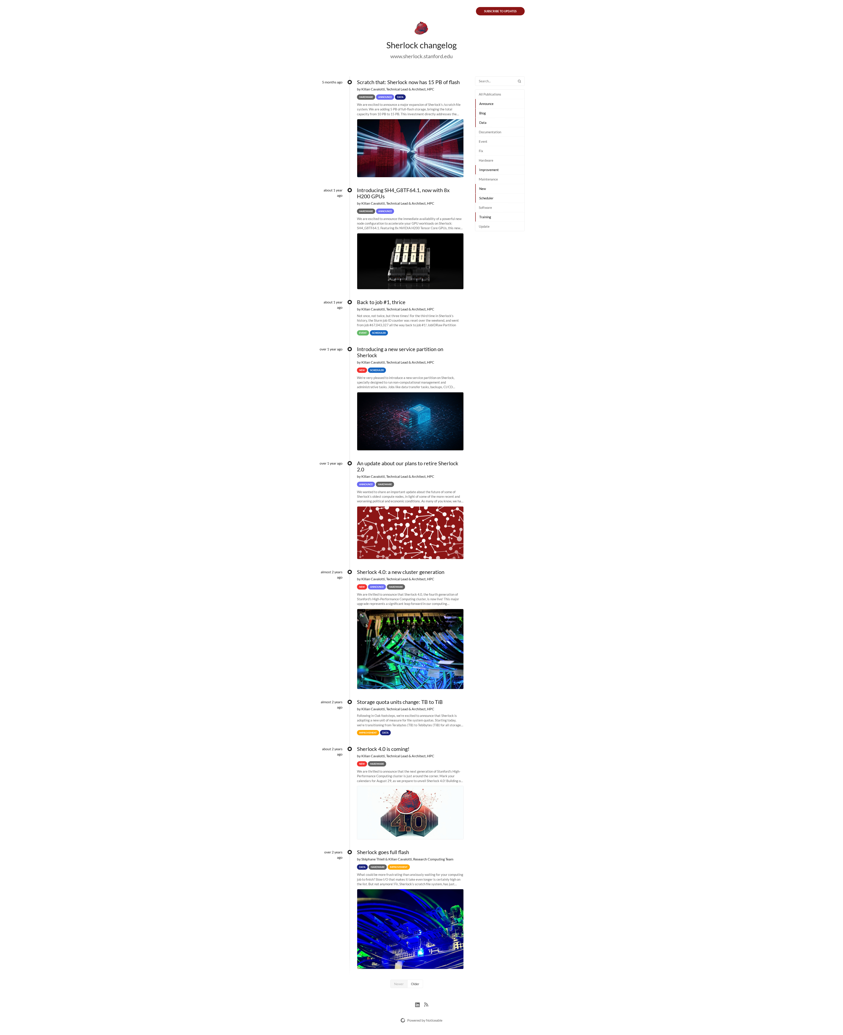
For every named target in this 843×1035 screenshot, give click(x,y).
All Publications (490, 94)
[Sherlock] (421, 29)
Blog (482, 113)
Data (482, 122)
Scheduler (486, 198)
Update (484, 226)
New (482, 189)
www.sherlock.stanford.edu (421, 56)
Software (485, 207)
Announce (486, 104)
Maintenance (488, 179)
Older (415, 984)
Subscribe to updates (500, 11)
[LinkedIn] (419, 1004)
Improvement (489, 170)
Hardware (486, 160)
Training (485, 217)
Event (483, 141)
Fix (481, 151)
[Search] (519, 81)
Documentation (490, 132)
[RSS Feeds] (426, 1004)
